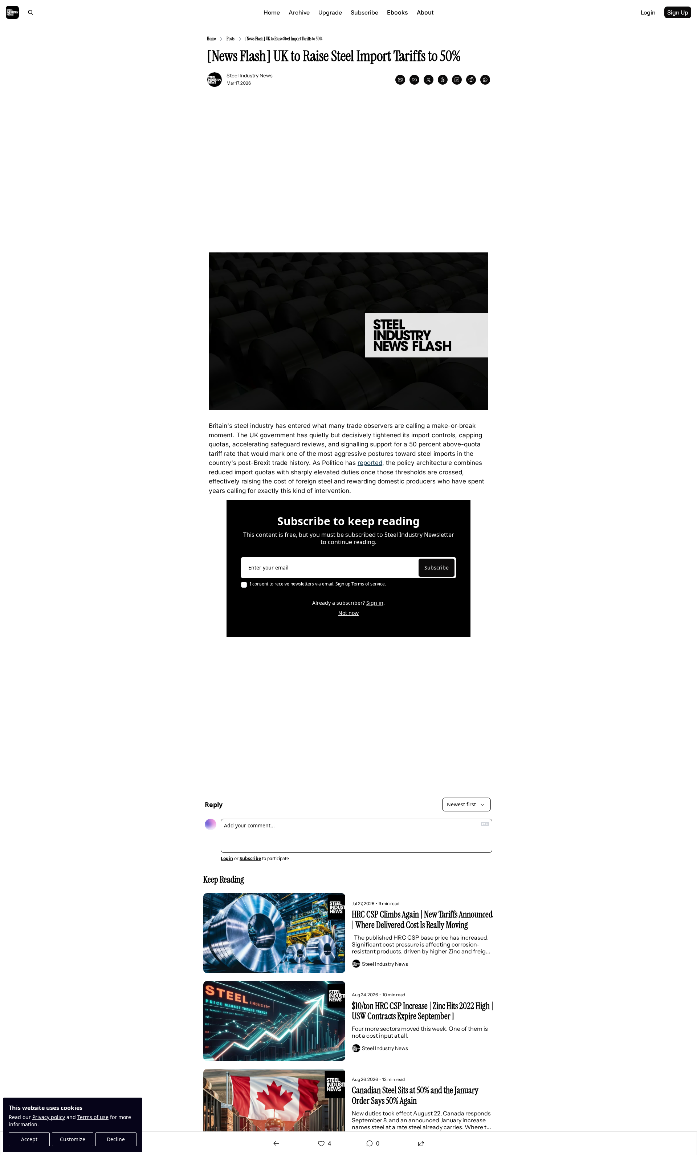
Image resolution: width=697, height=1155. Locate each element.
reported (370, 462)
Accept (29, 1139)
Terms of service (368, 584)
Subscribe (436, 567)
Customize (72, 1139)
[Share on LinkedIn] (457, 80)
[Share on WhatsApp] (485, 80)
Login (227, 859)
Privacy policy (48, 1117)
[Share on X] (428, 80)
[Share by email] (400, 80)
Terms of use (93, 1117)
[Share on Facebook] (414, 80)
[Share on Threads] (443, 80)
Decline (116, 1139)
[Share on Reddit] (471, 80)
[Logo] (12, 12)
